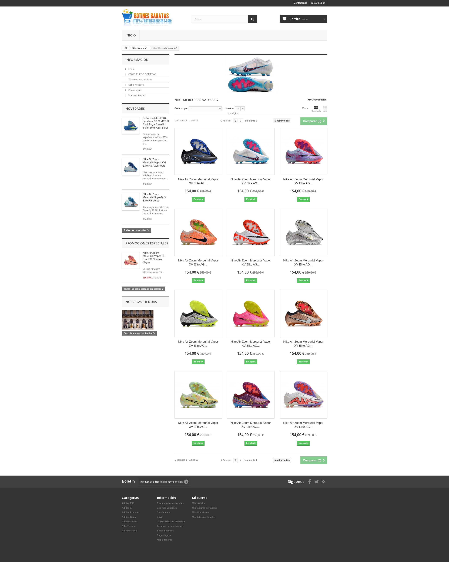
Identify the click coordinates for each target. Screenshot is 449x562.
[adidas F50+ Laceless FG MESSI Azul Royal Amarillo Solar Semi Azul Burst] (130, 125)
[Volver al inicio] (125, 48)
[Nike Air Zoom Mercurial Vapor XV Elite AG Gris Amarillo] (198, 314)
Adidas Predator (130, 512)
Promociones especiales (146, 243)
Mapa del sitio (164, 540)
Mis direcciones (200, 512)
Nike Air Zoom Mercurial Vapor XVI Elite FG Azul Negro (154, 162)
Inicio (130, 35)
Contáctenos (300, 3)
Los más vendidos (167, 508)
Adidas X (127, 508)
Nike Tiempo (129, 526)
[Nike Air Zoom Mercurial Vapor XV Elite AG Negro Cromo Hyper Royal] (198, 151)
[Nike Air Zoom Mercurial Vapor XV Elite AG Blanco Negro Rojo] (303, 395)
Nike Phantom (129, 521)
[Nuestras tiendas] (145, 319)
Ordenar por (181, 108)
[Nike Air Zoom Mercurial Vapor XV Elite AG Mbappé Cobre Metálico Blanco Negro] (303, 314)
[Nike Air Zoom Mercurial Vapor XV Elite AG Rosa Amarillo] (251, 314)
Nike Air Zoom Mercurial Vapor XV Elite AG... (198, 181)
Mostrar (230, 108)
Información (137, 60)
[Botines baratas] (154, 17)
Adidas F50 (128, 503)
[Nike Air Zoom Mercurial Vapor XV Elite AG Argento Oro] (303, 232)
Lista (325, 111)
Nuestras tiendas (137, 95)
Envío (131, 69)
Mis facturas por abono (204, 508)
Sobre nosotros (136, 84)
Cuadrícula (316, 111)
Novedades (135, 108)
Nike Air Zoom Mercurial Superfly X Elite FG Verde (154, 197)
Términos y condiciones (140, 79)
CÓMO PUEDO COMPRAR (142, 74)
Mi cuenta (199, 498)
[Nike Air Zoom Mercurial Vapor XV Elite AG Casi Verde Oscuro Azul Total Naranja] (198, 395)
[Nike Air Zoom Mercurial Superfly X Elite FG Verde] (130, 202)
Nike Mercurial (130, 530)
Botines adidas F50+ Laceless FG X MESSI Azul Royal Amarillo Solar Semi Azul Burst (156, 123)
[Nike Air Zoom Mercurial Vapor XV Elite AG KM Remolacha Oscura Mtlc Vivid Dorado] (251, 395)
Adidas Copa (129, 517)
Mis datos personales (203, 517)
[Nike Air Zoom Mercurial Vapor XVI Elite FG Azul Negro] (130, 167)
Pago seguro (134, 90)
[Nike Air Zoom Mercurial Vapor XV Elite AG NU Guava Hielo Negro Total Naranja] (198, 232)
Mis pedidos (198, 503)
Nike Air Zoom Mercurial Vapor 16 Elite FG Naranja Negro (153, 257)
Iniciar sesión (318, 3)
